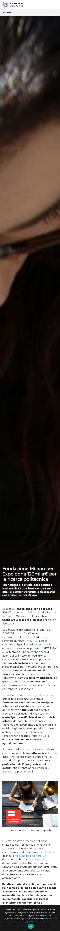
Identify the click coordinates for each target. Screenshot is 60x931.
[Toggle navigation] (51, 12)
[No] (56, 918)
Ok (30, 926)
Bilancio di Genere (30, 855)
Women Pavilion (44, 644)
